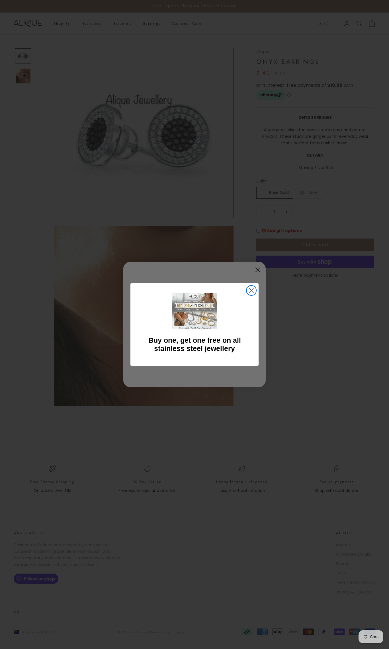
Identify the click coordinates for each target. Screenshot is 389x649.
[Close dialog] (251, 290)
